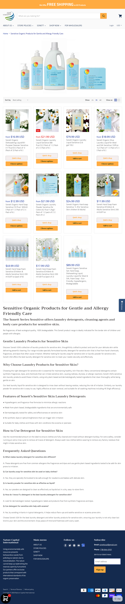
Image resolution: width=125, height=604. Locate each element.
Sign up (100, 569)
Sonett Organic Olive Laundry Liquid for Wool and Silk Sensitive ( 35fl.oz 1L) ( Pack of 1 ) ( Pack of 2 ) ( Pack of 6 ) (108, 145)
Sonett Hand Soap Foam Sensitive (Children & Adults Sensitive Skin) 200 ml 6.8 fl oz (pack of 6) (17, 272)
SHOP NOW (54, 25)
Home (5, 33)
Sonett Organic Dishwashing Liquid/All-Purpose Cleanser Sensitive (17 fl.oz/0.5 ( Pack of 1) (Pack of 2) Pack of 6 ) (17, 145)
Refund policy (29, 589)
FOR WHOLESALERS (73, 25)
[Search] (103, 16)
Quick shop (16, 158)
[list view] (119, 100)
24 (93, 100)
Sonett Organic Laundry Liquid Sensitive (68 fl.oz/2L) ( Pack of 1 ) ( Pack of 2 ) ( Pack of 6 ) (47, 144)
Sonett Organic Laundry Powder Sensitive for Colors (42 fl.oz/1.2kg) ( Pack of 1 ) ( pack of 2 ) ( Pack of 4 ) (46, 209)
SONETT (40, 25)
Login (111, 25)
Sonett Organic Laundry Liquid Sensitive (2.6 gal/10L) (76, 142)
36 (96, 100)
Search (5, 589)
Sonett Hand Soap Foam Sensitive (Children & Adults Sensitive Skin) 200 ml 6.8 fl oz (108, 208)
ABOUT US (7, 25)
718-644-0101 (106, 549)
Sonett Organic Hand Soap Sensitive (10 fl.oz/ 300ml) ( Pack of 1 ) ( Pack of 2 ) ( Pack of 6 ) (17, 208)
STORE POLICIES (24, 25)
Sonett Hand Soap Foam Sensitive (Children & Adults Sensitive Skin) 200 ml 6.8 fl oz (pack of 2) (47, 272)
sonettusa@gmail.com (108, 544)
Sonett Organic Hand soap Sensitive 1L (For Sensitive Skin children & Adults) (77, 207)
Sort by (8, 100)
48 (100, 100)
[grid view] (115, 100)
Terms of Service (16, 589)
